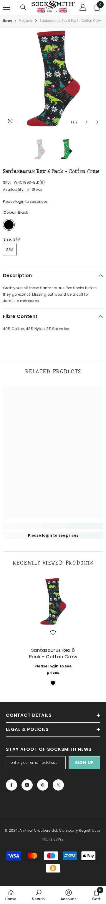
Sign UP (84, 763)
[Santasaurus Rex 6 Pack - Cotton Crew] (53, 601)
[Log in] (83, 7)
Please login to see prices (25, 201)
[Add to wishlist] (53, 632)
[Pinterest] (42, 785)
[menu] (6, 7)
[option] (53, 78)
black (53, 683)
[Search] (23, 7)
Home (7, 21)
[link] (53, 526)
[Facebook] (11, 785)
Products (26, 21)
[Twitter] (58, 785)
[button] (86, 122)
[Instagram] (27, 785)
